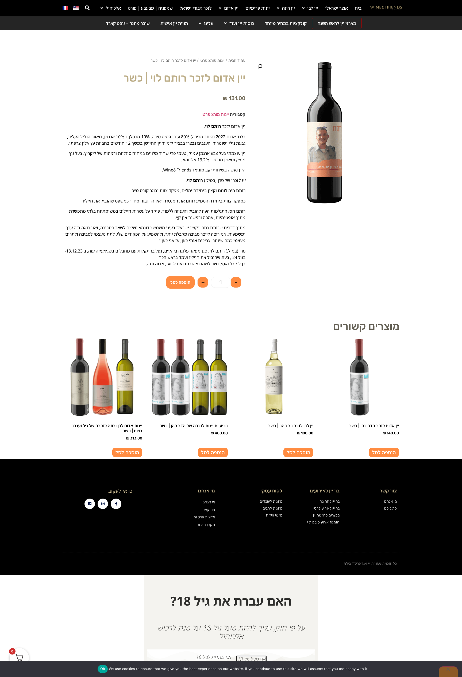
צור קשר (208, 509)
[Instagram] (103, 504)
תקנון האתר (206, 524)
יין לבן (312, 8)
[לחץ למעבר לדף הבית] (386, 8)
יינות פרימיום (257, 8)
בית (358, 8)
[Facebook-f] (116, 504)
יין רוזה (288, 8)
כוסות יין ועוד (241, 23)
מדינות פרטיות (204, 517)
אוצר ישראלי (336, 8)
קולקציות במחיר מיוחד (286, 23)
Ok (102, 669)
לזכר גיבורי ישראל (196, 8)
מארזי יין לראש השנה (337, 23)
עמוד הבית (236, 60)
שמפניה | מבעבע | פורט (150, 8)
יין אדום (231, 8)
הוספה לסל (180, 282)
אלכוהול (113, 8)
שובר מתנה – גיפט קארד (128, 23)
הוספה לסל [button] (384, 452)
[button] (87, 8)
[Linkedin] (89, 504)
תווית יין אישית (174, 23)
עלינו (208, 23)
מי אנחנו (208, 502)
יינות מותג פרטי (212, 60)
